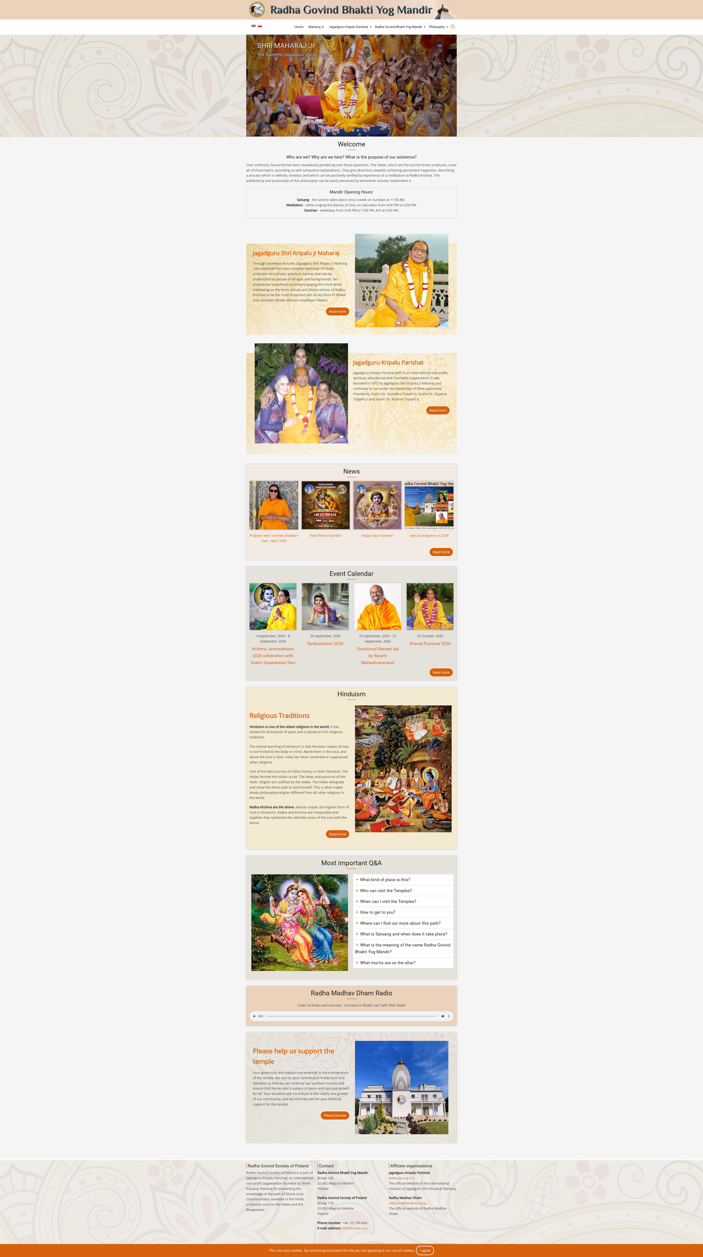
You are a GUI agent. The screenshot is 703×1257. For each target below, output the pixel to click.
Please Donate (335, 1115)
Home (299, 27)
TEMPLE (270, 46)
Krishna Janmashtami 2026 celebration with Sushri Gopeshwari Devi (273, 655)
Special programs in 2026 (429, 535)
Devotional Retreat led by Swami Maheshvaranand (378, 655)
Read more (337, 311)
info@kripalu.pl (354, 1228)
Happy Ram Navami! (377, 535)
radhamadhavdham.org (407, 1203)
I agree (425, 1250)
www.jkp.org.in (400, 1178)
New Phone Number (325, 535)
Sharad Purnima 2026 (430, 643)
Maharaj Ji (316, 27)
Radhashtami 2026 (325, 643)
